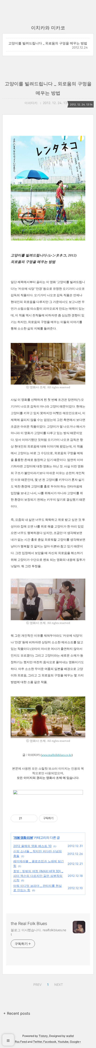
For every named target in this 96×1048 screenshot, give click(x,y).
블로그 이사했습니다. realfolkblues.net (38, 932)
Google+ (75, 1041)
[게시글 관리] (32, 818)
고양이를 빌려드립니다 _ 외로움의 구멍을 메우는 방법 (47, 43)
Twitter (37, 1041)
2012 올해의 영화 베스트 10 (32, 846)
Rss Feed (21, 1041)
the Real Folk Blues (29, 923)
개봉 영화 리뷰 (23, 837)
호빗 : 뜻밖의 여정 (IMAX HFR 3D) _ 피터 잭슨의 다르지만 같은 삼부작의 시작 (38, 875)
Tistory (43, 1036)
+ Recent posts (16, 1013)
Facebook (49, 1041)
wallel (70, 1036)
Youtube (63, 1041)
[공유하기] (26, 818)
